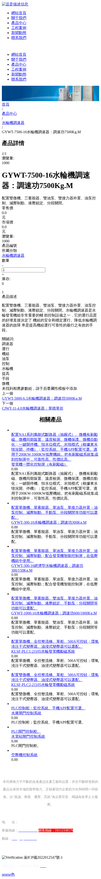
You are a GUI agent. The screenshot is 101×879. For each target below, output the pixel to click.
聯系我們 (18, 38)
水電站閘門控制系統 (28, 736)
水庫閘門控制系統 (26, 713)
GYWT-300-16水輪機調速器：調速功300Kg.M (48, 522)
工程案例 (18, 28)
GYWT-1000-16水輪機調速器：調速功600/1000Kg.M (54, 613)
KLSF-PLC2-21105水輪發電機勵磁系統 (43, 685)
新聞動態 (18, 33)
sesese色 (8, 874)
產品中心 (18, 23)
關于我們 (18, 18)
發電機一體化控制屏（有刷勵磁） (39, 464)
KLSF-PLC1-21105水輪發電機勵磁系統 (43, 651)
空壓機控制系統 (24, 755)
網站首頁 (18, 13)
